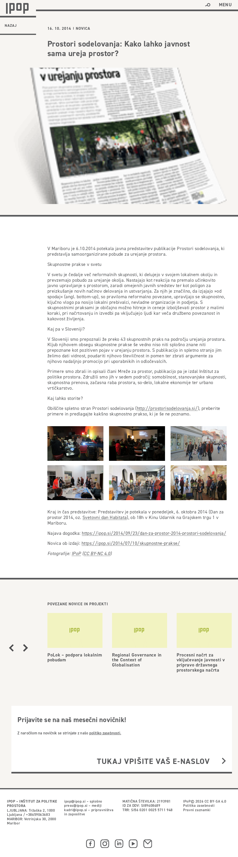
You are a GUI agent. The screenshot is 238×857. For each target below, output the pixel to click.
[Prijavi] (224, 761)
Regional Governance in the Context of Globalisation (137, 660)
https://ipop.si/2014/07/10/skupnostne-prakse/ (131, 543)
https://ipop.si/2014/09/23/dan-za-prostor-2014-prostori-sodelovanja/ (154, 533)
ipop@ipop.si (75, 801)
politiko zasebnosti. (105, 733)
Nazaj (11, 25)
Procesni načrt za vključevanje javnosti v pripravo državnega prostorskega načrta (201, 662)
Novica (83, 28)
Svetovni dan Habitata (105, 517)
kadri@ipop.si (75, 809)
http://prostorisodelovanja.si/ (167, 408)
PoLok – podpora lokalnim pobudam (74, 657)
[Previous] (11, 648)
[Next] (25, 648)
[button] (207, 5)
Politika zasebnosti (199, 805)
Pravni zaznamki (197, 809)
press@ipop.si (76, 805)
